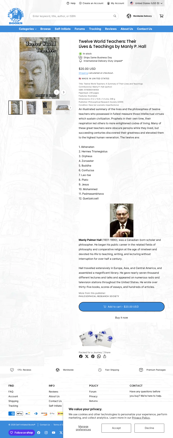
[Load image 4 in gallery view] (63, 108)
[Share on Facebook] (81, 356)
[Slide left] (56, 92)
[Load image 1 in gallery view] (15, 108)
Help (73, 3)
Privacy (93, 396)
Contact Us (55, 401)
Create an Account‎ (93, 3)
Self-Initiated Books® (25, 425)
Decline (149, 428)
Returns (93, 401)
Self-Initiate (55, 405)
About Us (54, 396)
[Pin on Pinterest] (93, 356)
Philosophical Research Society (99, 296)
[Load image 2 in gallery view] (31, 108)
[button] (161, 16)
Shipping (83, 73)
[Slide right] (63, 92)
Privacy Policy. (141, 417)
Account (13, 396)
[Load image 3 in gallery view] (47, 108)
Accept (116, 428)
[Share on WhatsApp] (99, 356)
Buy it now (121, 317)
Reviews (53, 391)
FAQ (10, 391)
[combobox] (74, 16)
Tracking (13, 405)
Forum (92, 391)
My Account (117, 3)
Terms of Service (61, 425)
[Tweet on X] (87, 356)
